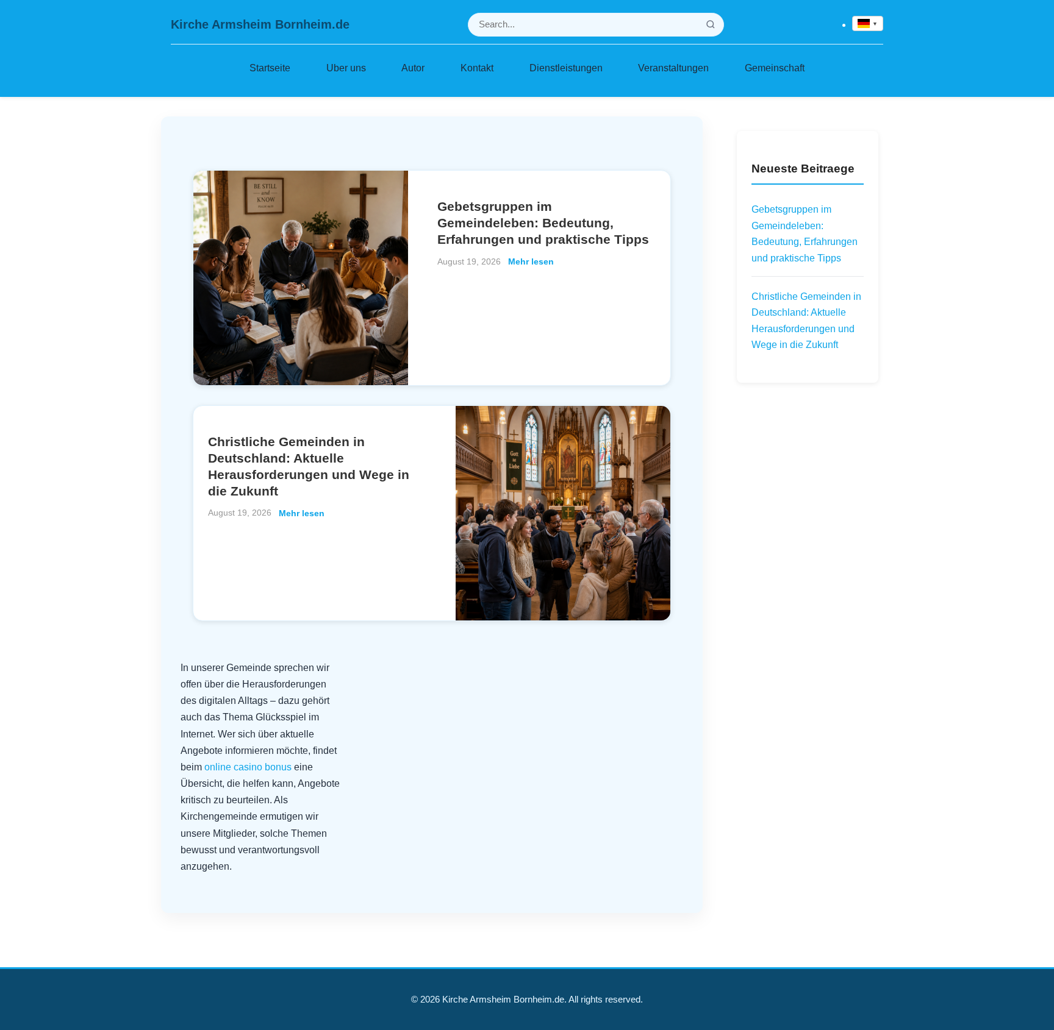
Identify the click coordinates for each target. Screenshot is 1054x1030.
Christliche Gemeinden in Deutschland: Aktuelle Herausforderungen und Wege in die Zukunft (806, 320)
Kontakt (477, 67)
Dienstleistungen (566, 67)
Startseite (269, 67)
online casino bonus (248, 767)
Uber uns (346, 67)
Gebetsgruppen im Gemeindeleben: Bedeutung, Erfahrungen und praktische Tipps (543, 222)
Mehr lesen (531, 261)
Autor (413, 67)
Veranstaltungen (673, 67)
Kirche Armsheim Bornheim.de (260, 24)
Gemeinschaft (775, 67)
